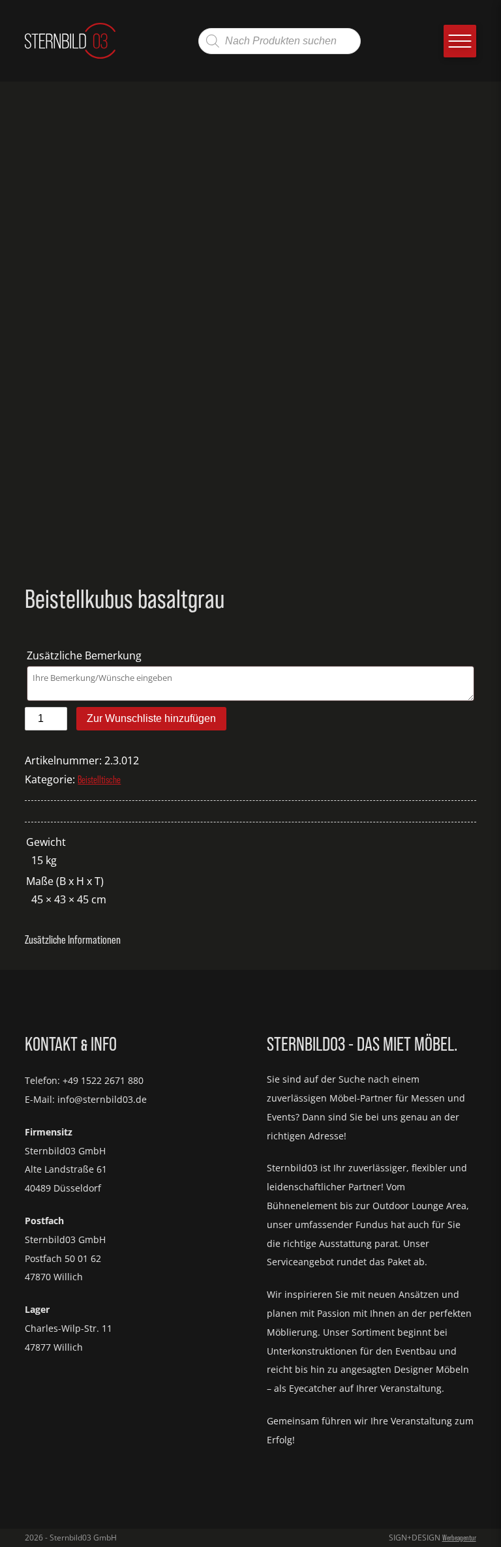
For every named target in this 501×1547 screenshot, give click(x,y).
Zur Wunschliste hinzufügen (151, 718)
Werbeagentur (459, 1537)
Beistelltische (99, 780)
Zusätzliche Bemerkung (85, 655)
